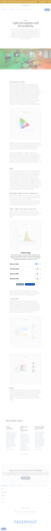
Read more (42, 1)
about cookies (34, 259)
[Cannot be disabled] (36, 264)
